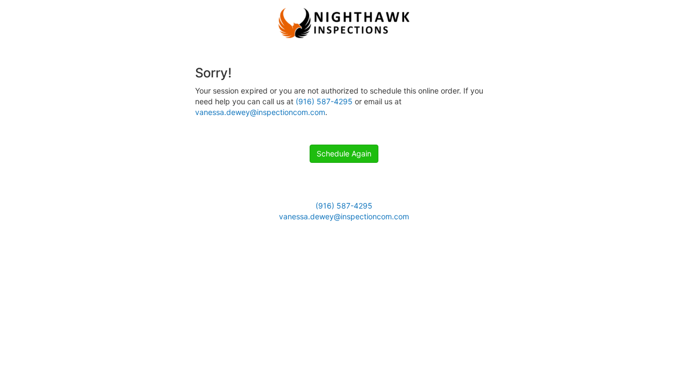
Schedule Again (344, 153)
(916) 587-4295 (324, 101)
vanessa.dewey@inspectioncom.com (260, 112)
